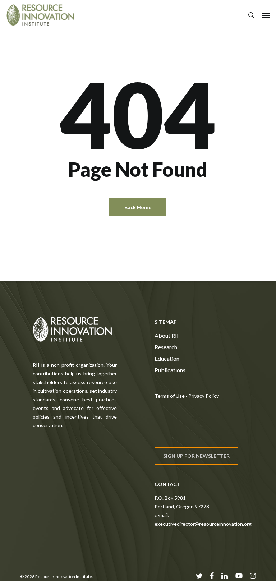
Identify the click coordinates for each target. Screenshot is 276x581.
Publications (170, 369)
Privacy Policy (203, 396)
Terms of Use (170, 396)
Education (167, 358)
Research (166, 346)
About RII (167, 335)
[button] (266, 15)
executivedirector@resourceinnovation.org (203, 524)
